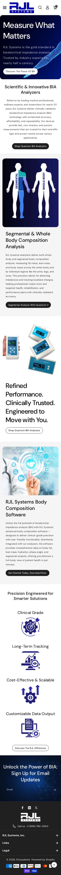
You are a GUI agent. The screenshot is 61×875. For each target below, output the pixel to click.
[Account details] (47, 7)
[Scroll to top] (54, 864)
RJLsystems (23, 859)
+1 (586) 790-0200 (37, 826)
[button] (4, 7)
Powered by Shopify (43, 859)
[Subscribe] (54, 789)
